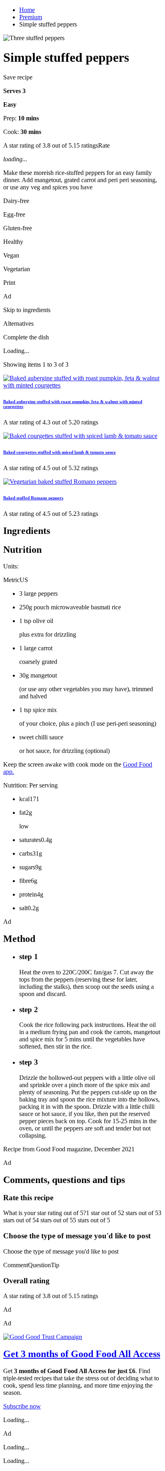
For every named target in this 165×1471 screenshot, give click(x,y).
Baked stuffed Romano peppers (33, 497)
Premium (30, 17)
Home (27, 9)
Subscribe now (22, 1406)
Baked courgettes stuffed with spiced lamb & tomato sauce (59, 452)
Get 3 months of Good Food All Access (81, 1354)
